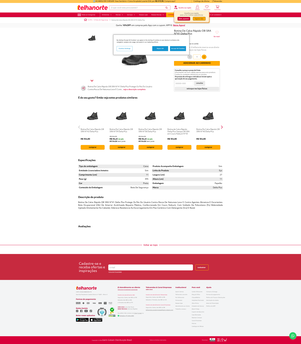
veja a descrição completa (134, 89)
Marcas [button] (118, 15)
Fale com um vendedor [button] (212, 15)
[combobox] (139, 7)
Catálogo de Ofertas (198, 326)
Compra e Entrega (211, 291)
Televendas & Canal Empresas (159, 287)
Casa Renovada (196, 315)
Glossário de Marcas (198, 306)
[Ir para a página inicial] (92, 8)
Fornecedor (178, 300)
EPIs (90, 20)
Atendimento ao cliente (182, 306)
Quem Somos (179, 291)
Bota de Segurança (101, 20)
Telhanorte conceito (181, 294)
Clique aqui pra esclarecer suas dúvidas (127, 289)
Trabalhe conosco (180, 309)
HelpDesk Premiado (198, 300)
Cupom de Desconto (198, 312)
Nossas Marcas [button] (156, 15)
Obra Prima (195, 303)
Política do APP (210, 306)
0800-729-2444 (122, 309)
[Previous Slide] (79, 127)
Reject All (160, 48)
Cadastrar (202, 267)
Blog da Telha (196, 294)
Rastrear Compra (197, 317)
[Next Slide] (222, 127)
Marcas (194, 323)
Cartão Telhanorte (197, 291)
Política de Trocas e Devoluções (215, 297)
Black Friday (195, 309)
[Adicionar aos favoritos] (217, 32)
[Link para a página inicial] (85, 20)
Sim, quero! (184, 18)
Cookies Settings (125, 48)
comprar (93, 147)
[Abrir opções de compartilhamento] (83, 88)
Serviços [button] (130, 15)
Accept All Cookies (178, 48)
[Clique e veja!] (217, 37)
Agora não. (199, 18)
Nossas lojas (179, 303)
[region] (151, 44)
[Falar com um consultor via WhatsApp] (292, 335)
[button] (88, 15)
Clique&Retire (196, 297)
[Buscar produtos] (167, 8)
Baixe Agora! (179, 25)
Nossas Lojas (143, 15)
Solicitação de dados (212, 300)
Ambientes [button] (105, 15)
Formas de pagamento (213, 294)
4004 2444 (121, 307)
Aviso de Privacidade (115, 272)
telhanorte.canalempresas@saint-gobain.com (159, 310)
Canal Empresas (197, 320)
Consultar (199, 83)
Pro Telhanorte (179, 297)
